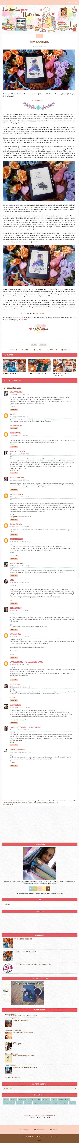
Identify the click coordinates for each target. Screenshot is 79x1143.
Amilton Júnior (16, 392)
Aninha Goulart (16, 494)
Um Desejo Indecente (9, 373)
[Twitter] (44, 888)
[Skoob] (48, 888)
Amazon (39, 100)
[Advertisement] (39, 825)
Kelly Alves (15, 685)
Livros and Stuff (10, 1014)
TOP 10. (72, 1103)
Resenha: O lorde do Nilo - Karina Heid (24, 1032)
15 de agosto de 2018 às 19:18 (20, 610)
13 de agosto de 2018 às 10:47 (20, 527)
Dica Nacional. (35, 1099)
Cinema (6, 1099)
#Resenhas (43, 344)
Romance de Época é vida (13, 1031)
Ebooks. (54, 1099)
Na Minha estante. (9, 1103)
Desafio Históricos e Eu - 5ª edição (23, 1055)
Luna (12, 580)
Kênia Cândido (16, 608)
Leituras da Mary (10, 1066)
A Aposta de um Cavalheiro (37, 373)
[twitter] (72, 2)
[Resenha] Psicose (18, 1044)
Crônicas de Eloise (11, 1042)
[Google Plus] (35, 888)
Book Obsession (16, 539)
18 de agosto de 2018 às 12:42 (20, 636)
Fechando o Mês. (64, 1099)
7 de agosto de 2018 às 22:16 (20, 417)
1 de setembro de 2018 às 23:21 (20, 707)
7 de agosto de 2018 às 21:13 (20, 394)
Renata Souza (15, 433)
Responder (13, 409)
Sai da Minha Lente (16, 425)
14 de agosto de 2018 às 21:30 (20, 566)
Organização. (38, 1103)
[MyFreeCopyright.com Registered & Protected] (40, 1115)
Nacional (19, 1103)
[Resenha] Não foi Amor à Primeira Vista (61, 374)
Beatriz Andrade (17, 563)
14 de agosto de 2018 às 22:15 (20, 582)
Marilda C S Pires (17, 452)
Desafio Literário (24, 1099)
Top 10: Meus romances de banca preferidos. (32, 964)
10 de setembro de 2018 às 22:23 (21, 752)
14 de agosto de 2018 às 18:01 (20, 541)
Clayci (12, 414)
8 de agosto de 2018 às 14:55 (20, 480)
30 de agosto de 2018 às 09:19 (20, 687)
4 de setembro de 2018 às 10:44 (21, 730)
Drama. (39, 36)
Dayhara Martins (17, 478)
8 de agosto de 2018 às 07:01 (20, 435)
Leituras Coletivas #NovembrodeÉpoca (25, 1067)
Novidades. (28, 1103)
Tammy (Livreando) (17, 750)
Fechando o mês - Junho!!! (20, 1020)
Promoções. (63, 1103)
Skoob (33, 100)
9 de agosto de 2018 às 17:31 (20, 497)
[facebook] (66, 2)
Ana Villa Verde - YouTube (13, 1077)
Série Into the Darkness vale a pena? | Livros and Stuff (21, 1016)
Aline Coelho (15, 705)
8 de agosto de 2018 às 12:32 (20, 454)
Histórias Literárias (11, 1054)
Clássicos (13, 1099)
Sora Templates (52, 1136)
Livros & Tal (15, 634)
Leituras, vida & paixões (12, 1019)
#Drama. (34, 344)
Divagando (46, 1099)
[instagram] (69, 2)
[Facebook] (31, 888)
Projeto (55, 1103)
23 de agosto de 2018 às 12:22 (20, 664)
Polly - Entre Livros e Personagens (25, 727)
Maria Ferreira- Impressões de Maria (26, 662)
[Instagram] (39, 888)
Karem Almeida (16, 524)
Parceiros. (47, 1103)
